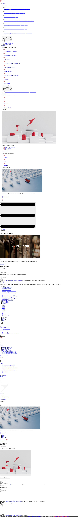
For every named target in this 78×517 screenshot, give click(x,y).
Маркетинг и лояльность (6, 290)
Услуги (3, 45)
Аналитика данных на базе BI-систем (9, 291)
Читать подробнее (5, 196)
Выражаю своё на (11, 280)
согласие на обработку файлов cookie (34, 516)
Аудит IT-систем (8, 44)
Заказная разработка (9, 43)
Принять (55, 516)
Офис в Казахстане (8, 149)
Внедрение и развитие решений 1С (8, 295)
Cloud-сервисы (8, 41)
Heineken (3, 306)
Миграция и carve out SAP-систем (8, 297)
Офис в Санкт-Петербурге (10, 147)
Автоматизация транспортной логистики (9, 292)
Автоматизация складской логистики (9, 352)
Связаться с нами (3, 355)
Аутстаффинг (4, 371)
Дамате (3, 309)
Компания (2, 393)
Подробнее (2, 264)
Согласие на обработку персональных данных (10, 333)
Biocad (3, 308)
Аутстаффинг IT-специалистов (7, 300)
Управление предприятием (7, 287)
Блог (3, 320)
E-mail (1, 505)
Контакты (4, 197)
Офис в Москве (8, 148)
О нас (3, 313)
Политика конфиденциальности (8, 332)
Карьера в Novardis (5, 315)
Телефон (1, 504)
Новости (3, 318)
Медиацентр (4, 151)
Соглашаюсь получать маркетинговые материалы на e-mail (34, 280)
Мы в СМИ (4, 319)
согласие (7, 280)
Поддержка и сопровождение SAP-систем (9, 298)
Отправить (2, 281)
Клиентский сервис (5, 289)
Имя (1, 503)
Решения (3, 3)
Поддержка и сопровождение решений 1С (9, 296)
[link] (29, 143)
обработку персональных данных (16, 280)
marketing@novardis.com (4, 327)
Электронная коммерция (6, 288)
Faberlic (3, 307)
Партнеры (4, 314)
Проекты (3, 93)
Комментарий (2, 514)
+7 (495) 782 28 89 (6, 329)
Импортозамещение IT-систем (7, 299)
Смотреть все (4, 150)
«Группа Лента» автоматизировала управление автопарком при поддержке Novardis (20, 92)
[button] (18, 215)
